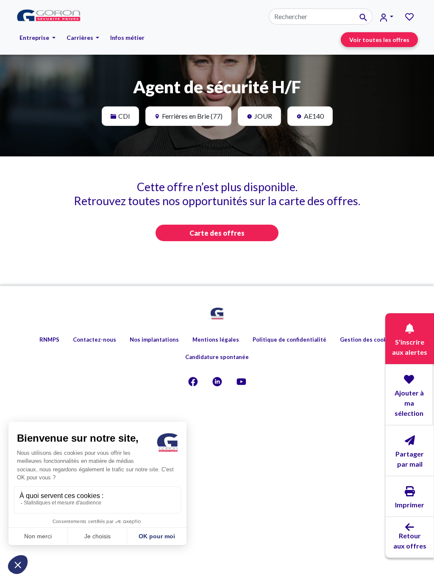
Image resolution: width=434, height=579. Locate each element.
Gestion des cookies (367, 339)
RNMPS (49, 339)
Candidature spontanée (217, 357)
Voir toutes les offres (379, 39)
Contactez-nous (94, 339)
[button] (387, 16)
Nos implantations (154, 339)
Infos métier (127, 37)
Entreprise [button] (34, 37)
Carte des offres (217, 233)
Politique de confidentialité (289, 339)
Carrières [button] (81, 37)
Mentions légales (215, 339)
